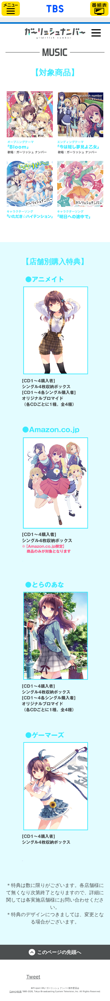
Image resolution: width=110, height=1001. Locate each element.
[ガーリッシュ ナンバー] (55, 33)
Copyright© (15, 991)
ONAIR (55, 44)
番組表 (99, 9)
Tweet (33, 977)
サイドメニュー (11, 9)
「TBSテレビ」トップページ (55, 8)
